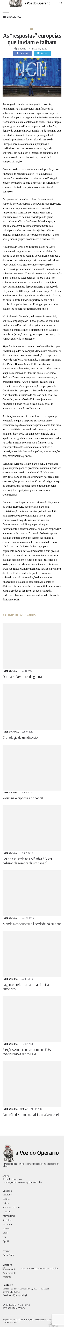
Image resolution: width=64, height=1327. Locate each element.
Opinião (24, 1109)
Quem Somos (9, 1255)
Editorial (7, 1228)
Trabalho (7, 1211)
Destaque (7, 1194)
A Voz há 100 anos (11, 1207)
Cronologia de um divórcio (20, 737)
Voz (4, 1236)
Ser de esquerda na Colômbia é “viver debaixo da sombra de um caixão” (27, 861)
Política (6, 1203)
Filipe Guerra (19, 48)
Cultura (6, 1198)
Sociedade (7, 1220)
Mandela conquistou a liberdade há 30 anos (32, 924)
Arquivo (6, 1250)
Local (5, 1232)
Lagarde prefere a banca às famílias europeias (26, 986)
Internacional (12, 16)
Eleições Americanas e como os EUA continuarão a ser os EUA (27, 1051)
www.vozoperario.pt (12, 1322)
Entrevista (7, 1224)
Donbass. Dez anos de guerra (22, 676)
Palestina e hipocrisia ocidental (23, 798)
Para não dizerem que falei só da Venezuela (31, 1114)
